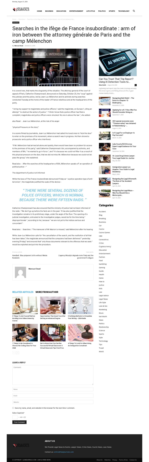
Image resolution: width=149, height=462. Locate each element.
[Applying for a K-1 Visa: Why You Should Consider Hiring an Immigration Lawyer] (105, 113)
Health (101, 274)
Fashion (102, 257)
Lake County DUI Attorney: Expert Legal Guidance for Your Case (124, 146)
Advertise (107, 460)
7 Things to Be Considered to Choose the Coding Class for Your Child (24, 345)
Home (39, 11)
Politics (102, 11)
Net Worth (103, 316)
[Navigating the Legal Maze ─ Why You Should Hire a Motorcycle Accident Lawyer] (105, 193)
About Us (100, 460)
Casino (101, 229)
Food (101, 260)
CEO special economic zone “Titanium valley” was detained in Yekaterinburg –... (124, 123)
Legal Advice (104, 295)
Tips (100, 344)
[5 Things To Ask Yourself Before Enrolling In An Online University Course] (25, 305)
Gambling (103, 264)
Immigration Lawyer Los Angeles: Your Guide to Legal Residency (123, 169)
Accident (102, 211)
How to (101, 281)
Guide (101, 271)
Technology (123, 11)
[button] (134, 11)
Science (102, 330)
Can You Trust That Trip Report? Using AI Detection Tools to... (116, 80)
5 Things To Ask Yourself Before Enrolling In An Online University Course (23, 318)
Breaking (102, 218)
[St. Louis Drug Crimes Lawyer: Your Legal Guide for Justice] (105, 159)
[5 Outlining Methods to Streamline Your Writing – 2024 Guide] (80, 305)
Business (49, 11)
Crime (101, 243)
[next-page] (17, 352)
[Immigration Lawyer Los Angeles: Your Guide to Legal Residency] (105, 170)
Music (101, 313)
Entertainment (76, 11)
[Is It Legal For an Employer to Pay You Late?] (105, 136)
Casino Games (104, 232)
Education (61, 11)
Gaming (102, 267)
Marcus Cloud (18, 46)
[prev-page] (13, 352)
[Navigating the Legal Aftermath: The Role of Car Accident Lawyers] (105, 182)
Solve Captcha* (18, 413)
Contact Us (133, 460)
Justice (101, 285)
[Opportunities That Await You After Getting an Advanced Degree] (53, 305)
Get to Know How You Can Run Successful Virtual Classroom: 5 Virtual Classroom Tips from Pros (52, 345)
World (101, 351)
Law (100, 292)
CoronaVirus (103, 239)
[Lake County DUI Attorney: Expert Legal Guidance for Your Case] (105, 147)
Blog (100, 215)
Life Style (90, 11)
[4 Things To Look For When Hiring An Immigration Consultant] (80, 332)
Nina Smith (102, 85)
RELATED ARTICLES (22, 292)
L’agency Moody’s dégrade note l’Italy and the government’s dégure (76, 256)
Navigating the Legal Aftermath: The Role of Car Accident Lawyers (124, 181)
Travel (101, 348)
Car (100, 225)
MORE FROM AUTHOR (47, 292)
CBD (100, 236)
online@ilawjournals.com (64, 452)
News (101, 320)
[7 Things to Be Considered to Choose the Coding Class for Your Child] (25, 332)
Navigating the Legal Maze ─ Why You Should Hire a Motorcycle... (123, 193)
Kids (100, 288)
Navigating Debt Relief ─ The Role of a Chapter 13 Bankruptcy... (123, 100)
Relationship (104, 327)
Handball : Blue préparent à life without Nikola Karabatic (29, 256)
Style (101, 337)
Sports (112, 11)
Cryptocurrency (105, 246)
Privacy (114, 460)
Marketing (103, 309)
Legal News (103, 299)
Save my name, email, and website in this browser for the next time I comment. (45, 408)
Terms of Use (123, 460)
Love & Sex (103, 306)
